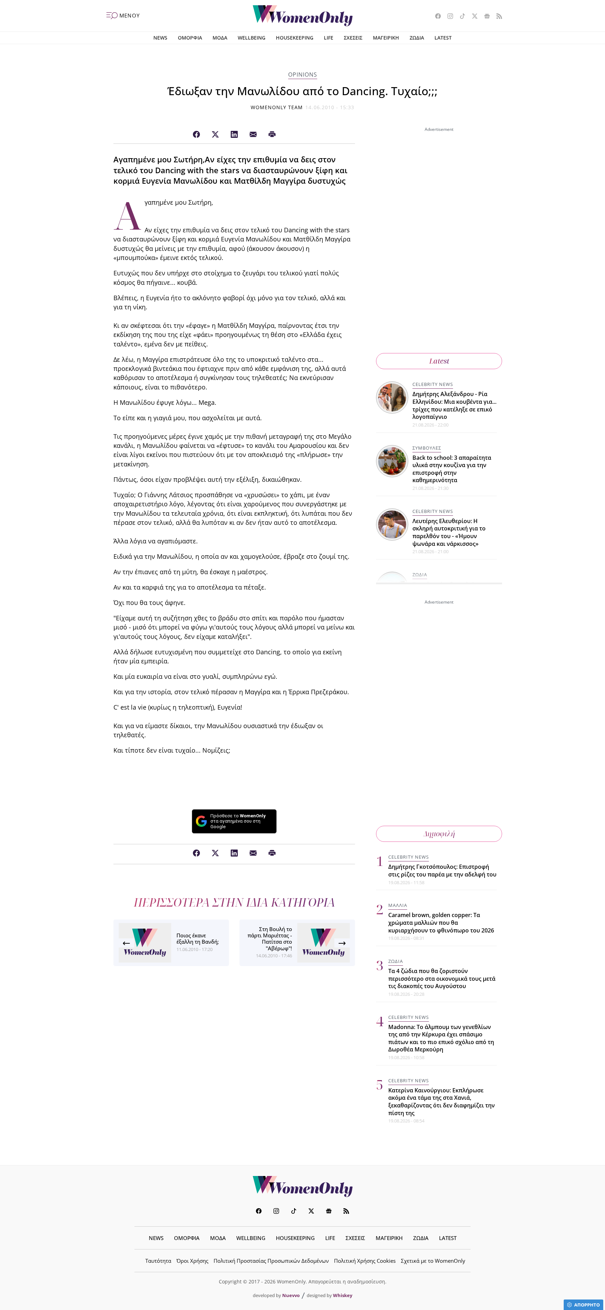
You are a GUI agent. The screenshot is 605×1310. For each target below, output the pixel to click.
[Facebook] (196, 135)
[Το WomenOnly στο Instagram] (447, 17)
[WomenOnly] (303, 15)
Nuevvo (291, 1295)
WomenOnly (302, 1186)
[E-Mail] (253, 135)
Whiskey (342, 1295)
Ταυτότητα (158, 1260)
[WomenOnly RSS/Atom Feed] (496, 17)
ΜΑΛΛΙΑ (397, 905)
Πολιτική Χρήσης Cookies (365, 1260)
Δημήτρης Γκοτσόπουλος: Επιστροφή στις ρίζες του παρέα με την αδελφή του (442, 870)
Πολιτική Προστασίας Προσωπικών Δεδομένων (271, 1260)
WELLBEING (251, 37)
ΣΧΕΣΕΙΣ (353, 37)
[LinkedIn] (234, 135)
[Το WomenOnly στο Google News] (484, 17)
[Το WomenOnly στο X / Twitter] (472, 17)
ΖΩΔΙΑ (417, 37)
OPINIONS (302, 74)
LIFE (328, 37)
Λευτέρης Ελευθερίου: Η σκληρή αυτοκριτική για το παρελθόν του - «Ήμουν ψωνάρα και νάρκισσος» (449, 532)
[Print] (272, 135)
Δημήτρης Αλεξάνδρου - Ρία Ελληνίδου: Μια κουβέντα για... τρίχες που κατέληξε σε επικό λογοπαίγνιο (454, 405)
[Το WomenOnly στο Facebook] (435, 17)
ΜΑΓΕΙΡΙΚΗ (386, 37)
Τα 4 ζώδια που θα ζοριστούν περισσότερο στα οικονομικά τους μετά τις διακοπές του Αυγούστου (441, 978)
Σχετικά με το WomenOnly (433, 1260)
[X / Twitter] (215, 135)
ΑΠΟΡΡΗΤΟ (587, 1305)
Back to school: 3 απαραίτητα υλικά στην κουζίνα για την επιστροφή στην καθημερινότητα (451, 469)
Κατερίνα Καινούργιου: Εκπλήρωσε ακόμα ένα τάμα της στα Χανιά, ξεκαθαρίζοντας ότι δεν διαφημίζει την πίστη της (441, 1101)
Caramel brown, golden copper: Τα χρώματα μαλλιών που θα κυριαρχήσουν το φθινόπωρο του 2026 (441, 922)
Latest (439, 361)
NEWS (160, 37)
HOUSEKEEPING (294, 37)
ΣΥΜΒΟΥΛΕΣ (426, 448)
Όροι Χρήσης (192, 1260)
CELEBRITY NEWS (432, 384)
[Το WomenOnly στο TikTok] (459, 17)
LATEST (443, 37)
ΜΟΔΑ (220, 37)
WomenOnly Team (277, 107)
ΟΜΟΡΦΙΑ (190, 37)
